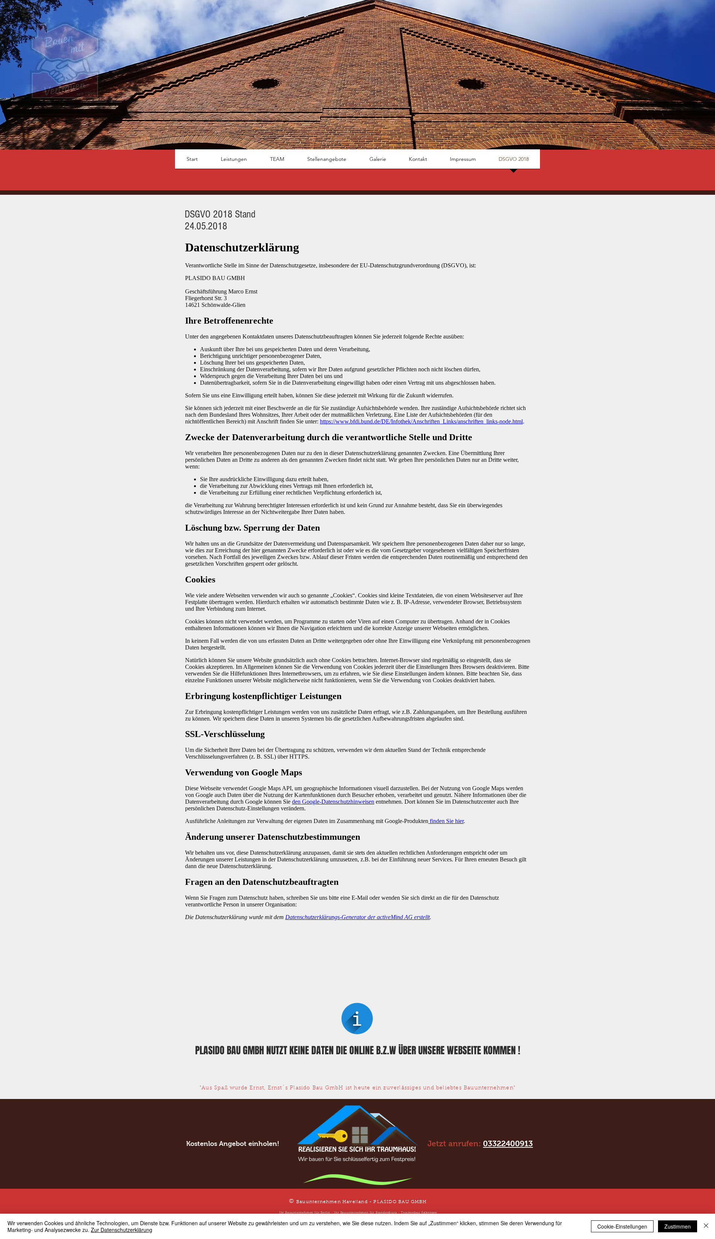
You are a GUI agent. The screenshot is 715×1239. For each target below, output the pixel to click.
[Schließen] (706, 1226)
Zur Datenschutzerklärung (121, 1229)
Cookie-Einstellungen (622, 1226)
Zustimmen (677, 1226)
